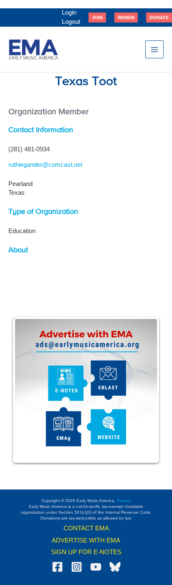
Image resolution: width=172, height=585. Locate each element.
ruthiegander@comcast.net (45, 164)
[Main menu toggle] (154, 49)
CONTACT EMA (86, 528)
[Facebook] (57, 566)
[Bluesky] (115, 566)
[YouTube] (95, 566)
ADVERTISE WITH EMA (86, 540)
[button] (97, 18)
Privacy (124, 500)
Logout (71, 21)
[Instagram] (76, 566)
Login (69, 12)
